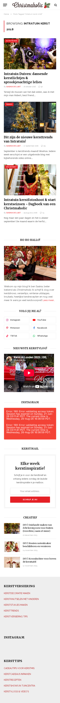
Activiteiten (11, 41)
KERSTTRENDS (11, 611)
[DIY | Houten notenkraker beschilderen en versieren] (12, 546)
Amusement (11, 167)
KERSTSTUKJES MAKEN (16, 605)
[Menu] (5, 5)
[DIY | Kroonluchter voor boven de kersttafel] (12, 562)
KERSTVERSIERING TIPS (16, 616)
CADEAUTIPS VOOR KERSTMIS (19, 668)
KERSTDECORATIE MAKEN (17, 593)
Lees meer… (49, 300)
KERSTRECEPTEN (12, 680)
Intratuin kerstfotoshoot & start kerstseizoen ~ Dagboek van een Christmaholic (30, 204)
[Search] (55, 5)
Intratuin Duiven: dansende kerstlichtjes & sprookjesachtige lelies (26, 78)
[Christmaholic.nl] (31, 5)
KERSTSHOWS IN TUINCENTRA (19, 685)
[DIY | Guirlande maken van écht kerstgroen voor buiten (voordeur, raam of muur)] (12, 528)
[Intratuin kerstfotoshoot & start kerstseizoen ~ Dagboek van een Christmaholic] (30, 179)
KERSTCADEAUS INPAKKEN (17, 674)
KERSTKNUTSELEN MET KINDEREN (21, 599)
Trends (9, 104)
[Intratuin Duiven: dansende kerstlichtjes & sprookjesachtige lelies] (30, 53)
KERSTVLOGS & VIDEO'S (16, 691)
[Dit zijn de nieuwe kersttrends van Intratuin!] (30, 117)
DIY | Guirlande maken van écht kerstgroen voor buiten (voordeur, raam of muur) (38, 528)
